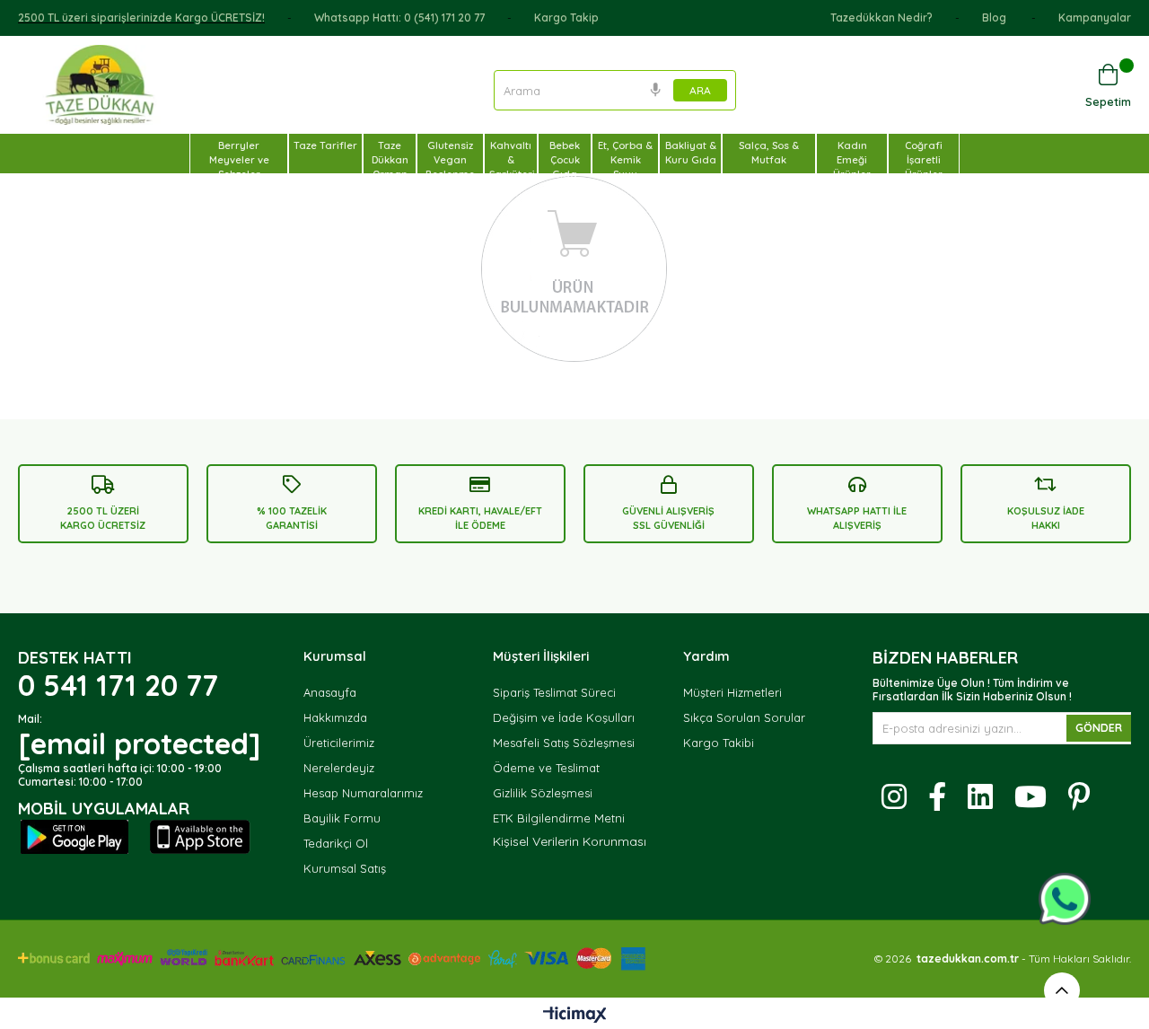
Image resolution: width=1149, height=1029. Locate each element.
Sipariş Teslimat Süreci (554, 692)
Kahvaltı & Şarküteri (512, 159)
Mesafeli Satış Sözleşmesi (564, 742)
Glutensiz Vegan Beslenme (450, 159)
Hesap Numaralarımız (363, 793)
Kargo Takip (566, 17)
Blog (995, 17)
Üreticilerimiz (338, 742)
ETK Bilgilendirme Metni (559, 818)
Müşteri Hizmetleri (732, 692)
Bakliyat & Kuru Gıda (690, 152)
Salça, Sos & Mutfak (769, 152)
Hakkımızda (335, 717)
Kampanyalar (1094, 17)
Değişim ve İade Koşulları (564, 717)
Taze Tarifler (325, 145)
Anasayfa (329, 692)
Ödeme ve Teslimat (546, 768)
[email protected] (139, 743)
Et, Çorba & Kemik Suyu (625, 159)
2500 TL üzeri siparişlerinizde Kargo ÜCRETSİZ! (141, 17)
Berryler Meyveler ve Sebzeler (239, 159)
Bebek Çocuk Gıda (564, 159)
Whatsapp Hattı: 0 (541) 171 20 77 (399, 17)
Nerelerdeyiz (338, 768)
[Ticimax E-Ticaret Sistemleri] (575, 1016)
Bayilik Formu (342, 818)
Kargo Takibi (718, 742)
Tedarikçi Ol (335, 843)
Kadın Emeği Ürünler (852, 159)
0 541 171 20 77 (118, 685)
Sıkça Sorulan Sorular (744, 717)
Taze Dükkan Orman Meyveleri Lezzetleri (392, 174)
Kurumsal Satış (344, 868)
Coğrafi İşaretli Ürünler (924, 159)
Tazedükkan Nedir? (881, 17)
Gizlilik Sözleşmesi (542, 793)
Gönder (1098, 727)
